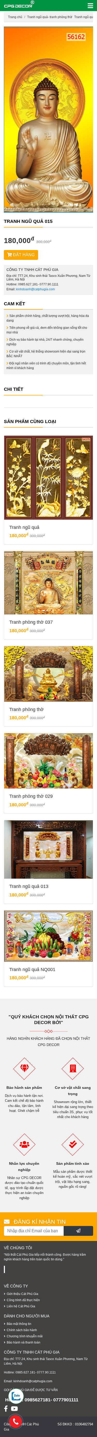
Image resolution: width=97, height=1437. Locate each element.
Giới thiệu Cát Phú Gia (22, 1294)
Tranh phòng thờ (26, 709)
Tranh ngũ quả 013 (28, 886)
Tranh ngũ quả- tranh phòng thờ (49, 17)
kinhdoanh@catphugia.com (35, 289)
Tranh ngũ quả (24, 527)
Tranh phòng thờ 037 (31, 622)
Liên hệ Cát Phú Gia (21, 1306)
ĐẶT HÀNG (23, 255)
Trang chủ (15, 17)
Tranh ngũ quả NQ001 (32, 969)
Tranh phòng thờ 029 (31, 796)
